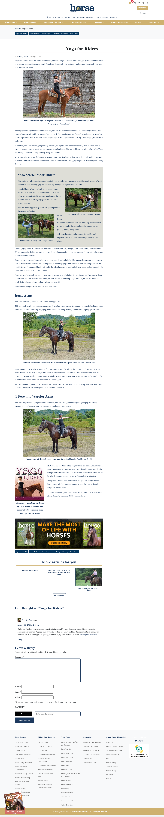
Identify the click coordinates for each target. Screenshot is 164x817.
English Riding (20, 750)
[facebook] (135, 3)
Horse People (46, 33)
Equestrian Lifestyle (21, 33)
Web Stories (110, 779)
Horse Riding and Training (60, 33)
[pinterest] (143, 3)
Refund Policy (111, 770)
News (137, 22)
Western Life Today (90, 762)
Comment (19, 657)
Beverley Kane (27, 620)
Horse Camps (19, 758)
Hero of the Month (102, 17)
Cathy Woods (23, 56)
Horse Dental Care (67, 753)
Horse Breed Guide (21, 742)
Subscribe (142, 8)
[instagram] (147, 3)
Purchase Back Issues (90, 746)
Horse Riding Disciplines (23, 762)
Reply (20, 639)
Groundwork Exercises (22, 754)
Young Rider (87, 758)
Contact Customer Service (115, 746)
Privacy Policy (111, 762)
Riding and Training (52, 22)
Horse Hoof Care (66, 769)
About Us (109, 742)
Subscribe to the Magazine (92, 742)
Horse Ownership (119, 22)
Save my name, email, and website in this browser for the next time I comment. (46, 702)
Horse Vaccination (67, 792)
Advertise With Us (112, 754)
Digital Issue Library (87, 17)
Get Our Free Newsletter (91, 750)
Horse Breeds (30, 22)
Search (143, 13)
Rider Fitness (74, 33)
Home (17, 28)
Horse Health (65, 765)
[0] (130, 2)
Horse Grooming (66, 761)
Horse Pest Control (67, 784)
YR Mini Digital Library (91, 754)
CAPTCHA (20, 707)
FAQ (107, 758)
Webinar (67, 17)
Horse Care (10, 22)
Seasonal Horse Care (68, 801)
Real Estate (113, 17)
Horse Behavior (66, 749)
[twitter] (139, 3)
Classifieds (109, 775)
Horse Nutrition (66, 780)
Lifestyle (98, 22)
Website (18, 697)
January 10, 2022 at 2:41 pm (28, 625)
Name (18, 686)
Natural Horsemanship (22, 777)
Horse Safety (65, 788)
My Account (52, 17)
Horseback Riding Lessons (24, 773)
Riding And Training (22, 746)
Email (18, 692)
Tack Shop (75, 17)
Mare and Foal (65, 797)
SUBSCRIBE (153, 22)
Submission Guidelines (114, 750)
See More (59, 595)
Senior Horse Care (67, 805)
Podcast (61, 17)
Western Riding (20, 788)
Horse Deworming (67, 757)
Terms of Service (112, 766)
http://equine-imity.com (88, 634)
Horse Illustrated (34, 33)
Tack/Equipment (77, 22)
